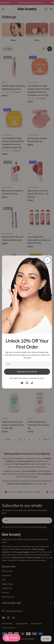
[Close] (47, 260)
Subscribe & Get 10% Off (27, 372)
